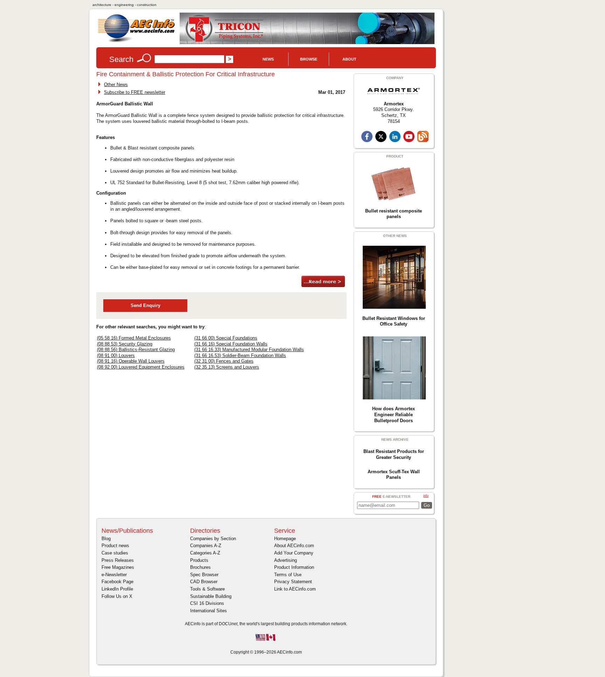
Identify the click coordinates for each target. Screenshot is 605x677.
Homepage (285, 538)
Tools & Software (207, 589)
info (426, 495)
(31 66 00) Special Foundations (225, 338)
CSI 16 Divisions (207, 603)
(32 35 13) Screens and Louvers (226, 367)
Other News (116, 84)
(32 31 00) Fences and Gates (223, 361)
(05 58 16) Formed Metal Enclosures (134, 338)
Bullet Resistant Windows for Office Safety (393, 321)
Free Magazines (118, 567)
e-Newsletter (114, 574)
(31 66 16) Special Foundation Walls (230, 344)
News (268, 59)
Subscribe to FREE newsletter (134, 92)
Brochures (200, 567)
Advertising (285, 560)
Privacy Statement (293, 581)
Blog (106, 538)
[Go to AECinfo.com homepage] (136, 41)
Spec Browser (204, 574)
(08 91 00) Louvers (116, 355)
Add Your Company (293, 553)
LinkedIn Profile (117, 589)
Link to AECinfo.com (295, 589)
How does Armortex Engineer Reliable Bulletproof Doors (393, 414)
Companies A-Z (205, 545)
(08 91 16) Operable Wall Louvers (131, 361)
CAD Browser (203, 581)
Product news (115, 545)
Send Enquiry (145, 305)
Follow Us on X (117, 596)
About (349, 59)
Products (199, 560)
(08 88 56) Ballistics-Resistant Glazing (136, 349)
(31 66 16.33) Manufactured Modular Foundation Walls (249, 349)
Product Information (294, 567)
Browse (308, 59)
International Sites (208, 610)
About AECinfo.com (294, 545)
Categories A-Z (205, 553)
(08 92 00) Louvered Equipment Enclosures (141, 367)
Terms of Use (287, 574)
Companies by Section (213, 538)
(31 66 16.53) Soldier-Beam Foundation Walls (240, 355)
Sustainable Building (210, 596)
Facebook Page (117, 581)
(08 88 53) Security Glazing (124, 344)
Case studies (115, 553)
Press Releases (118, 560)
